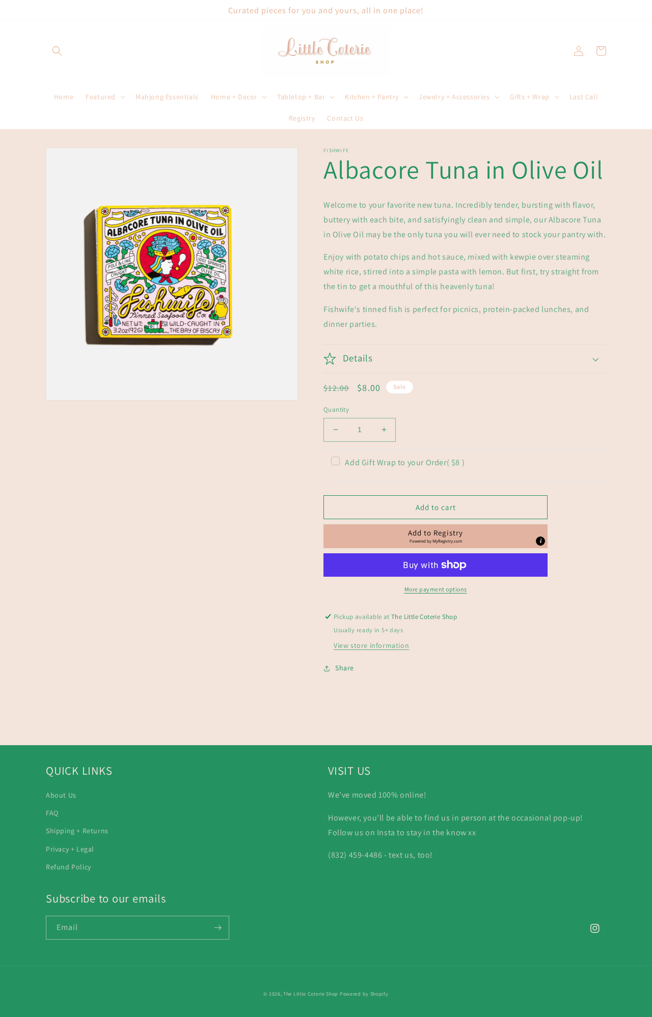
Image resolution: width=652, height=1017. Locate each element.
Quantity (336, 409)
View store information (371, 645)
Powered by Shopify (364, 994)
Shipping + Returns (77, 830)
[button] (57, 51)
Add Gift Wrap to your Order (405, 462)
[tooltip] (540, 541)
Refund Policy (68, 866)
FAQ (52, 812)
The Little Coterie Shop (310, 994)
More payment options (435, 589)
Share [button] (344, 667)
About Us (61, 795)
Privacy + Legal (70, 849)
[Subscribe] (217, 928)
